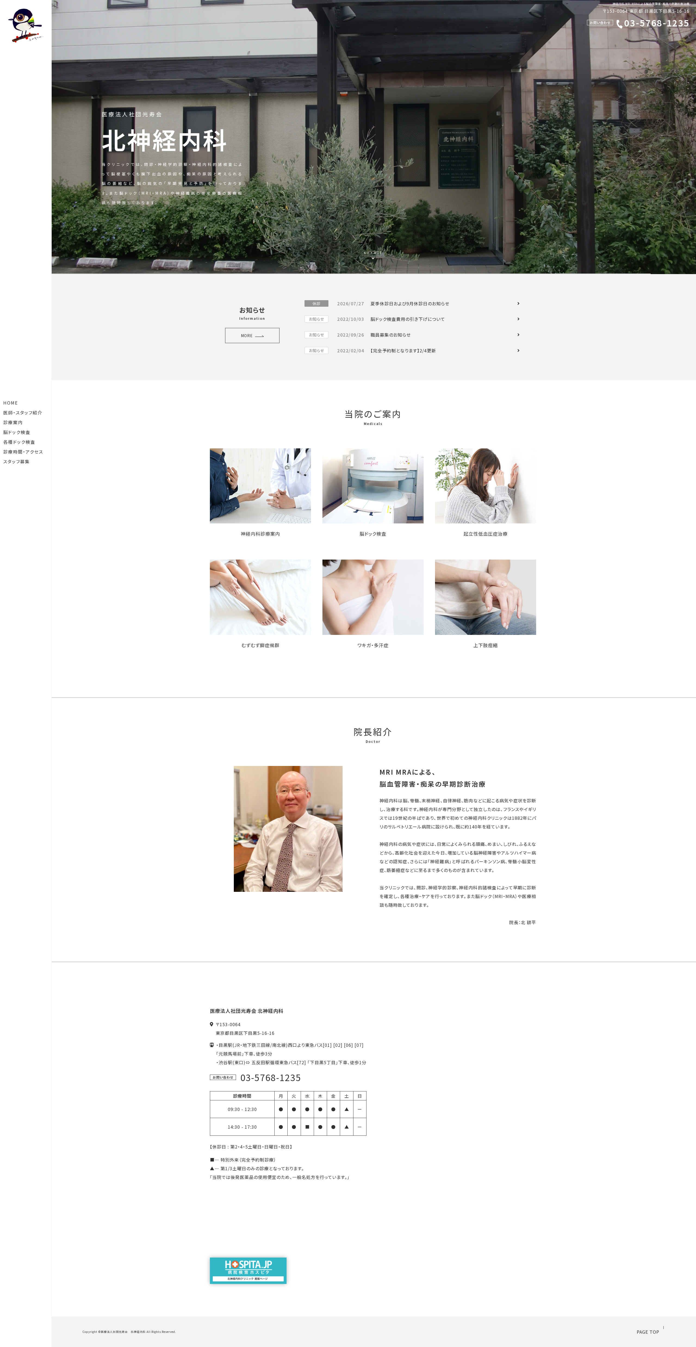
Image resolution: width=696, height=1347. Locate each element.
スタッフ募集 (16, 461)
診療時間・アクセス (23, 451)
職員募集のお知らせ (360, 334)
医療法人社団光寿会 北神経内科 (123, 1332)
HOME (10, 402)
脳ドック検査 (16, 432)
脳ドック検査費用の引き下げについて (377, 319)
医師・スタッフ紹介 (22, 412)
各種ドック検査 (19, 442)
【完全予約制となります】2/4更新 (372, 350)
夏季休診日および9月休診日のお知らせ (380, 303)
